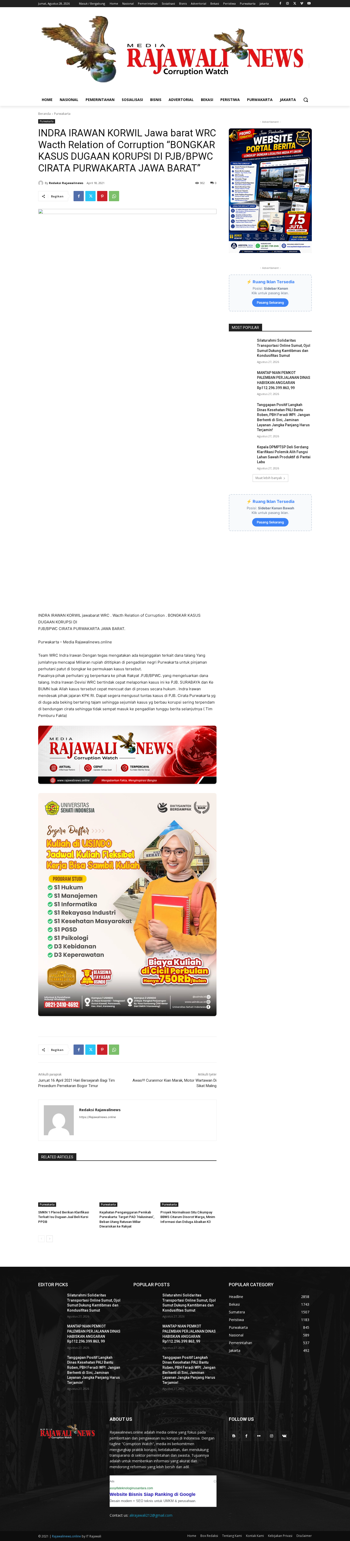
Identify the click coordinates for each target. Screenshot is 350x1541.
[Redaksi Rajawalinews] (41, 183)
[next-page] (49, 1238)
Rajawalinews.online (66, 1536)
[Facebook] (280, 4)
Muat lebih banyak (268, 478)
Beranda (44, 113)
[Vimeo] (302, 4)
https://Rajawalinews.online (97, 1117)
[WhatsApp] (114, 196)
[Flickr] (259, 1436)
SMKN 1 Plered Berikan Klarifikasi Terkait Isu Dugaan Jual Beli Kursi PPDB (63, 1216)
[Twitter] (295, 4)
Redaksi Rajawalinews (66, 183)
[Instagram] (288, 4)
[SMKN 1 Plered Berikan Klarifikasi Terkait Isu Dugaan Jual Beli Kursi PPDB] (66, 1187)
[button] (306, 100)
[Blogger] (234, 1436)
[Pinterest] (102, 196)
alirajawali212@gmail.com (150, 1515)
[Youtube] (309, 4)
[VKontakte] (284, 1436)
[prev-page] (41, 1238)
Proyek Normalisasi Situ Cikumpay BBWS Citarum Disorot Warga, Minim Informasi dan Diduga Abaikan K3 (187, 1216)
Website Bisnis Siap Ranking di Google (152, 1494)
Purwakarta (62, 113)
